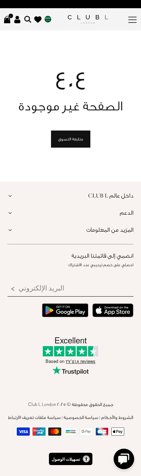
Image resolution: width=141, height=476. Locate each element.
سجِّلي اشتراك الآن (70, 292)
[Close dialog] (126, 186)
